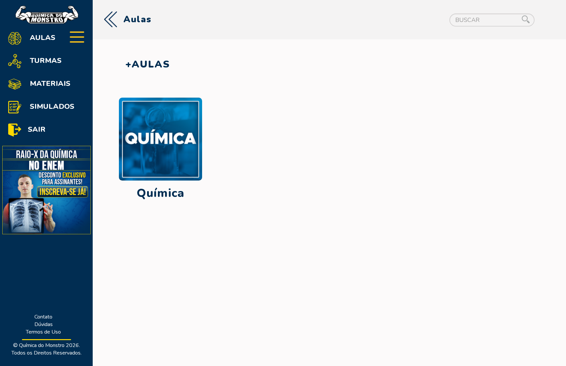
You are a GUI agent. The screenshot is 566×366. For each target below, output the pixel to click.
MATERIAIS (49, 83)
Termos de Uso (43, 332)
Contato (43, 316)
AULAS (41, 38)
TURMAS (45, 61)
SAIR (37, 129)
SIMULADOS (51, 106)
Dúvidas (43, 324)
